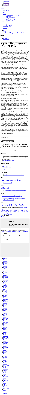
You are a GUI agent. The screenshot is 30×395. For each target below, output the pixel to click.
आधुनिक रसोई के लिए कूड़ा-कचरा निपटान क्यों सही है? (14, 33)
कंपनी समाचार (9, 24)
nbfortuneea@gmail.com (8, 160)
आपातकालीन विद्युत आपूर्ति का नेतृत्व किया (9, 210)
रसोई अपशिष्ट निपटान (10, 17)
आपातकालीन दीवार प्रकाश (17, 212)
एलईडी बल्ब (8, 16)
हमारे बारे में (5, 21)
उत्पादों (4, 14)
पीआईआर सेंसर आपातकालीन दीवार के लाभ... (11, 180)
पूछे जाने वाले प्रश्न (7, 26)
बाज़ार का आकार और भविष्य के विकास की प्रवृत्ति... (12, 205)
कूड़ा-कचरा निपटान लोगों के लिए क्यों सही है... (11, 196)
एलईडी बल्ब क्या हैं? (5, 188)
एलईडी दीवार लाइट (10, 20)
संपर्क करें (5, 28)
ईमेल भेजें (2, 216)
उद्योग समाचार (9, 25)
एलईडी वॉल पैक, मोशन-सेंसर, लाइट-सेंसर (13, 211)
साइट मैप (21, 207)
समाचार (4, 23)
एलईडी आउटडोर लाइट (10, 19)
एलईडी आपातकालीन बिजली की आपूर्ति (13, 15)
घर (3, 12)
